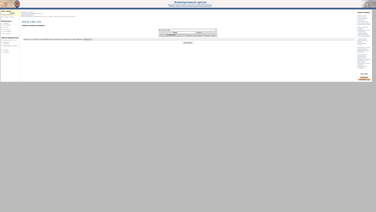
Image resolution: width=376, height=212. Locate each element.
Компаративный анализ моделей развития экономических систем (362, 42)
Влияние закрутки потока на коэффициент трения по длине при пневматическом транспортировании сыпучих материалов (363, 31)
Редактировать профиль (10, 46)
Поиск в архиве (6, 11)
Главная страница (8, 17)
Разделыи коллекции (7, 24)
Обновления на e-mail (9, 40)
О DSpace (6, 52)
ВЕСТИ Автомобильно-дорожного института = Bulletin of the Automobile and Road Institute (47, 16)
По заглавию (7, 31)
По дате (5, 27)
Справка (5, 50)
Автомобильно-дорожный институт (31, 13)
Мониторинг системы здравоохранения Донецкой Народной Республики (363, 50)
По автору (6, 29)
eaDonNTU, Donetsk (27, 12)
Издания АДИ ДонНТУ (27, 15)
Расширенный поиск (6, 14)
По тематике (7, 33)
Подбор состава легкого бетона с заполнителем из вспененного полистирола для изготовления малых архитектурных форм (363, 20)
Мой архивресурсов (6, 42)
